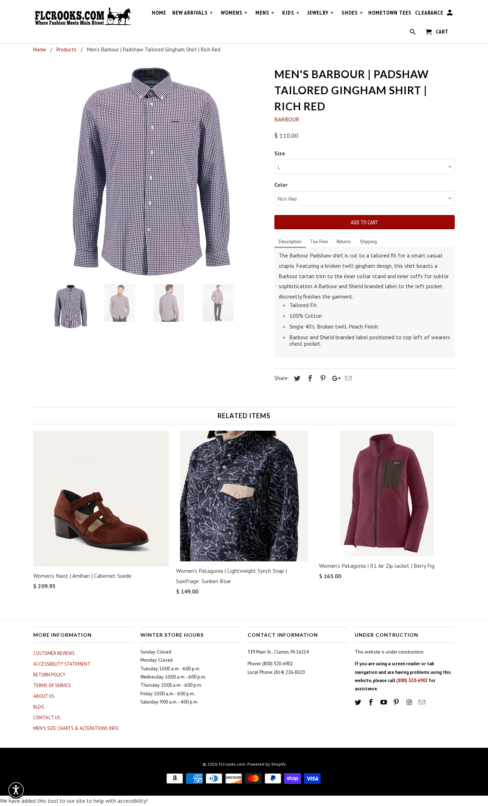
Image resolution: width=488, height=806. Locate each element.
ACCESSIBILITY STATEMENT (61, 664)
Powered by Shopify (266, 764)
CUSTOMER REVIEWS (54, 653)
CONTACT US (46, 718)
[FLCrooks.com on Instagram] (410, 702)
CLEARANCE (429, 12)
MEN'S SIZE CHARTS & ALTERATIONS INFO (76, 728)
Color (281, 184)
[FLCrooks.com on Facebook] (371, 702)
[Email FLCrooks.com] (423, 702)
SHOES (352, 12)
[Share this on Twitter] (296, 378)
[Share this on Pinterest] (322, 378)
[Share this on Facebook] (309, 378)
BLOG (38, 707)
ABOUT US (43, 696)
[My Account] (450, 14)
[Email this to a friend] (347, 378)
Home (159, 12)
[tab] (290, 242)
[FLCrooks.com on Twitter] (359, 702)
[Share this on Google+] (334, 378)
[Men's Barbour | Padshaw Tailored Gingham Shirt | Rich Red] (150, 172)
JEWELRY (320, 12)
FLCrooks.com (232, 764)
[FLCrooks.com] (83, 16)
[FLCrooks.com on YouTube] (384, 702)
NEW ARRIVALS (192, 12)
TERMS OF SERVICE (52, 685)
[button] (16, 790)
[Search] (413, 33)
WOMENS (234, 12)
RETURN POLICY (49, 675)
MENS (264, 12)
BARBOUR (286, 119)
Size (279, 153)
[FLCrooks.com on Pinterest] (397, 702)
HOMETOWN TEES (390, 12)
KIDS (290, 12)
